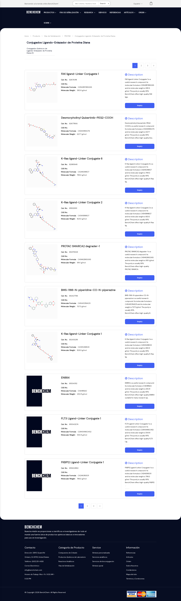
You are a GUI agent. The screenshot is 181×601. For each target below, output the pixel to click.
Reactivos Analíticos (66, 561)
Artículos (128, 12)
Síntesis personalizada (101, 553)
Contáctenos (131, 570)
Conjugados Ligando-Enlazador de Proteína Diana (95, 36)
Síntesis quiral (97, 566)
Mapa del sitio (131, 574)
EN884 (65, 377)
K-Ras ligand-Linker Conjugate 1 (81, 334)
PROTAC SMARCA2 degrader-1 (80, 246)
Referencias (115, 12)
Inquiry (139, 105)
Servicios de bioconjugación (103, 561)
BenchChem (33, 12)
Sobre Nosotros (132, 566)
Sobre (46, 23)
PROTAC (68, 36)
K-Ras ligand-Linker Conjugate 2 (81, 202)
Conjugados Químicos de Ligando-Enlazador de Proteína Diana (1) (39, 50)
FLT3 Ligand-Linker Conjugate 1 (81, 418)
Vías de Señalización (69, 12)
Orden (141, 12)
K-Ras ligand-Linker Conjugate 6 (81, 158)
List (151, 4)
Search (103, 3)
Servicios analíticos (99, 557)
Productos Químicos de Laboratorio (72, 557)
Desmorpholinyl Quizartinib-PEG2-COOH (87, 117)
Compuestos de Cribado (67, 553)
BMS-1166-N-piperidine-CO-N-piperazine (88, 290)
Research (88, 12)
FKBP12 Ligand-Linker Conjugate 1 (82, 462)
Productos (49, 12)
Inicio (27, 36)
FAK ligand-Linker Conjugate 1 (80, 74)
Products (36, 36)
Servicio (103, 12)
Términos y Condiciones (135, 579)
